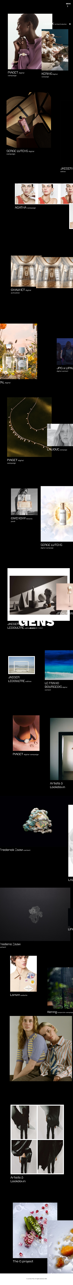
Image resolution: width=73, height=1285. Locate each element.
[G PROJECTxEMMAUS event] (23, 1053)
